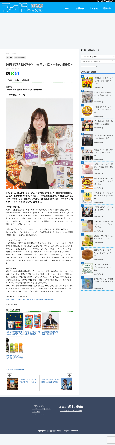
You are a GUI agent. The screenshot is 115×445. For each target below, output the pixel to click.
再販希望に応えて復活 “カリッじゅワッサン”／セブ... (103, 253)
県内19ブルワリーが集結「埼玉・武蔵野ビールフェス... (103, 281)
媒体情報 (94, 8)
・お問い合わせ (38, 406)
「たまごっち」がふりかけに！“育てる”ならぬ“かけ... (103, 195)
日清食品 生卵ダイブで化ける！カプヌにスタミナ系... (103, 80)
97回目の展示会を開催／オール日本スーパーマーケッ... (103, 95)
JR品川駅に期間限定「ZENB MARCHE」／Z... (103, 267)
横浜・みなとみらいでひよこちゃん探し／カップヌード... (103, 181)
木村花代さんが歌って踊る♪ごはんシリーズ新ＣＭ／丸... (103, 224)
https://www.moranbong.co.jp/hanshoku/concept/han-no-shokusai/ (30, 299)
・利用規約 (36, 411)
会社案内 (80, 8)
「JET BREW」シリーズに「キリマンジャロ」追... (103, 210)
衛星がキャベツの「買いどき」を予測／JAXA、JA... (103, 152)
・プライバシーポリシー (41, 409)
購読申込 (107, 8)
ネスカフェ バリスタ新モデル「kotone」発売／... (103, 136)
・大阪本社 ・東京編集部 (71, 411)
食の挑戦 (10, 369)
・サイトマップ (38, 414)
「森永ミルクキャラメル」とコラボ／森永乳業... (102, 109)
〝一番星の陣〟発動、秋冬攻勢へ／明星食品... (103, 122)
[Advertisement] (57, 30)
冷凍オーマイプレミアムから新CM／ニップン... (103, 237)
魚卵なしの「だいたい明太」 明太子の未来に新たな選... (103, 167)
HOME (67, 8)
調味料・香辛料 (19, 369)
